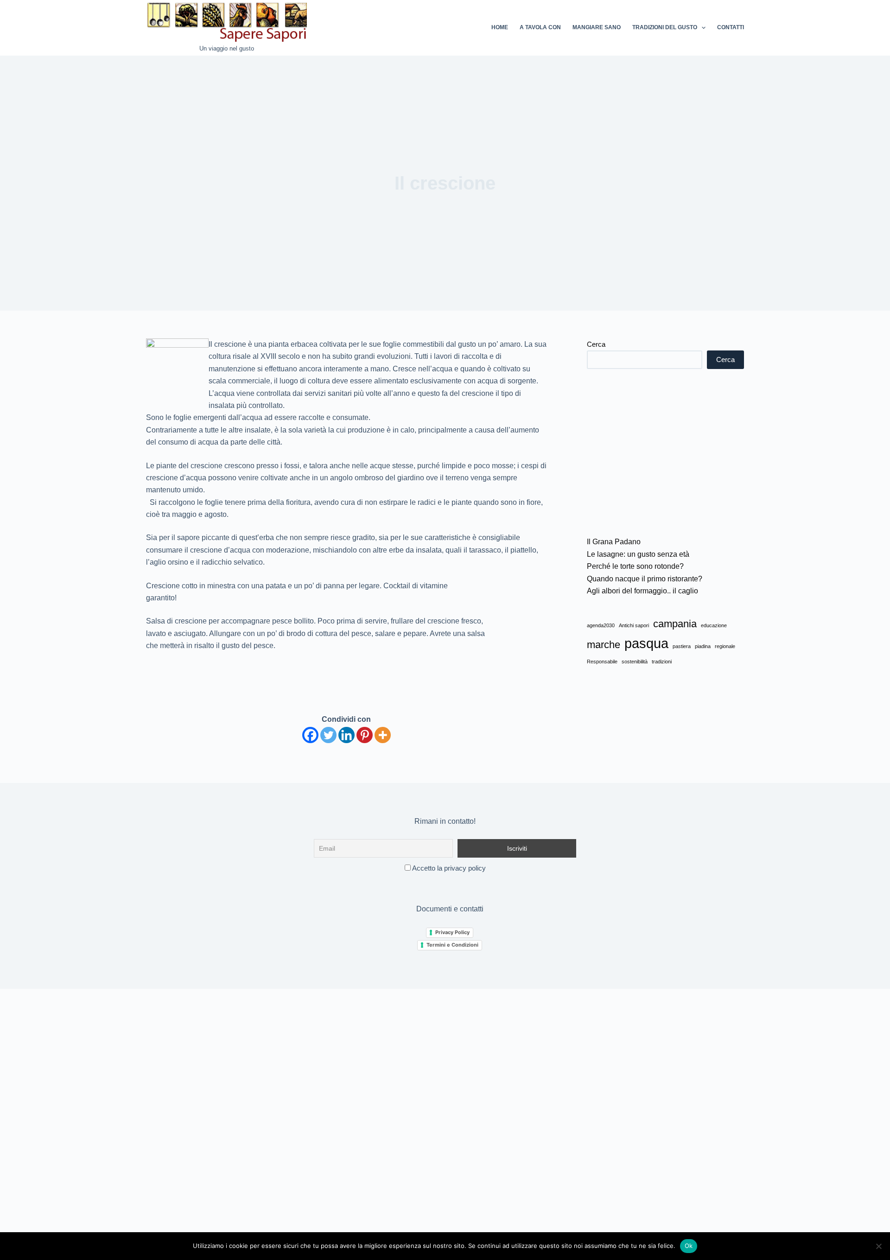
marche (603, 644)
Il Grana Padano (614, 542)
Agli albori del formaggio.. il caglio (642, 591)
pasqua (646, 643)
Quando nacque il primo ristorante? (644, 579)
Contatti (730, 27)
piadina (703, 646)
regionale (725, 646)
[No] (878, 1246)
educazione (714, 625)
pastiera (682, 646)
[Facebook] (310, 735)
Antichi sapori (634, 625)
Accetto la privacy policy (448, 868)
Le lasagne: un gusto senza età (638, 554)
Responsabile (602, 661)
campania (675, 624)
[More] (383, 735)
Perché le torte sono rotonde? (635, 566)
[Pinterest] (364, 735)
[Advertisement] (665, 452)
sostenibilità (635, 661)
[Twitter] (328, 735)
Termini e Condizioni (452, 945)
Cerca (596, 344)
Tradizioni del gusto (664, 27)
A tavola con (540, 27)
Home (499, 27)
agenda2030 (601, 625)
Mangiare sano (596, 27)
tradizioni (662, 661)
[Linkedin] (346, 735)
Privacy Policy (452, 932)
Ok (689, 1245)
